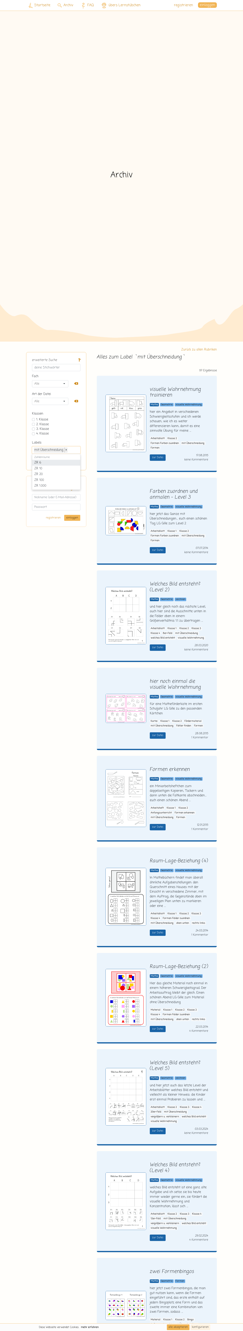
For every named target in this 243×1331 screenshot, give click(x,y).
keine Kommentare (196, 460)
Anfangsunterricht (161, 813)
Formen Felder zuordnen (176, 918)
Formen (155, 448)
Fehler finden (183, 726)
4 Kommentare (198, 1031)
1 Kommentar (199, 738)
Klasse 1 (172, 531)
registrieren (183, 5)
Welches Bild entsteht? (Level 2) (175, 587)
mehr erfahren (90, 1327)
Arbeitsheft (157, 808)
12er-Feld (156, 1218)
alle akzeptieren (178, 1327)
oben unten (182, 923)
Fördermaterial (193, 721)
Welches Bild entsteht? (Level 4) (175, 1167)
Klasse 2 (172, 438)
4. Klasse (42, 433)
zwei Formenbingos (172, 1271)
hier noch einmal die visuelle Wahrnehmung (175, 684)
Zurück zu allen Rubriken (199, 349)
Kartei (154, 721)
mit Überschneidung (193, 443)
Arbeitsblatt (158, 438)
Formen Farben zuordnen (165, 443)
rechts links (198, 923)
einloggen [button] (207, 5)
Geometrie (167, 404)
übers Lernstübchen (125, 5)
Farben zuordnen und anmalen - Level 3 (174, 494)
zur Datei (157, 457)
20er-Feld (156, 1112)
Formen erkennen (170, 769)
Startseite (42, 5)
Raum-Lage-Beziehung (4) (179, 861)
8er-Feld (167, 633)
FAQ (90, 5)
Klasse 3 (196, 628)
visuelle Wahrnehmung (189, 404)
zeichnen (180, 599)
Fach (35, 376)
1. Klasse (42, 419)
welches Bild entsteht (163, 638)
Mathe (154, 404)
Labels (36, 442)
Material (155, 1010)
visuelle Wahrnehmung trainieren (175, 392)
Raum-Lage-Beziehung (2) (179, 966)
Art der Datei (41, 394)
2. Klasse (42, 424)
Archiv (68, 5)
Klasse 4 (155, 633)
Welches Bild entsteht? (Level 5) (175, 1065)
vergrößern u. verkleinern (165, 1116)
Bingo (190, 1319)
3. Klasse (42, 429)
